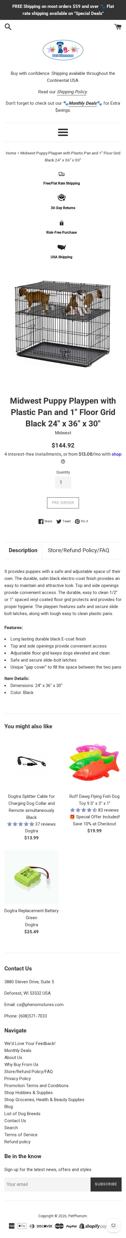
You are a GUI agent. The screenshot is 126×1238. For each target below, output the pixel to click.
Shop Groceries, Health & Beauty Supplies (44, 1099)
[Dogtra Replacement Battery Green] (31, 877)
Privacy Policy (17, 1078)
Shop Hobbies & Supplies (28, 1092)
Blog (8, 1106)
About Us (13, 1057)
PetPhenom (77, 1216)
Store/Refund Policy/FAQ (78, 550)
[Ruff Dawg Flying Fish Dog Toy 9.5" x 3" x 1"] (94, 763)
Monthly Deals (17, 1050)
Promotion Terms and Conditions (36, 1085)
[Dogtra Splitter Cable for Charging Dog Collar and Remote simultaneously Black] (31, 763)
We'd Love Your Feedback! (29, 1043)
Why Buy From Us (21, 1064)
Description (23, 550)
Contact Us (15, 1120)
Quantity (63, 472)
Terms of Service (21, 1134)
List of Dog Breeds (22, 1113)
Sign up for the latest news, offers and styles (47, 1169)
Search (11, 1127)
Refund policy (17, 1141)
